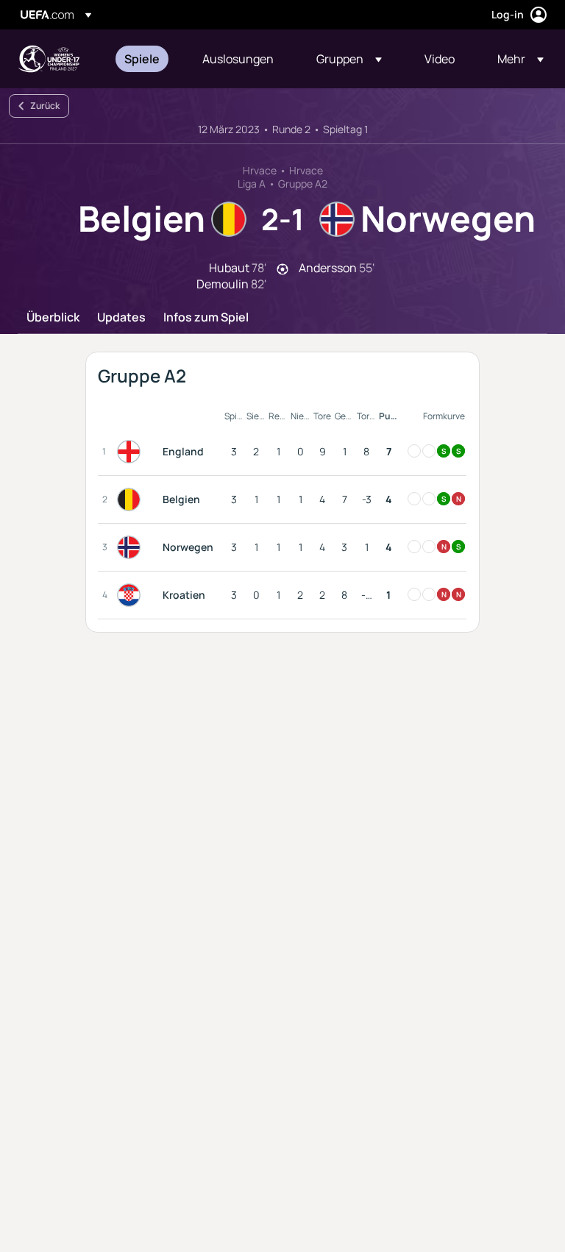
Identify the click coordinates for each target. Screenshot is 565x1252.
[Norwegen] (131, 547)
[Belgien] (131, 499)
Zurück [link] (45, 105)
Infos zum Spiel (206, 317)
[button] (349, 59)
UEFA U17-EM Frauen (48, 59)
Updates (121, 317)
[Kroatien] (131, 595)
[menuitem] (145, 59)
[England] (131, 451)
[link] (142, 59)
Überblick (52, 317)
